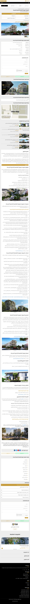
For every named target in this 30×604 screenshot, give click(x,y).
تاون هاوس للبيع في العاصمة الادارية (24, 596)
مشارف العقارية (11, 599)
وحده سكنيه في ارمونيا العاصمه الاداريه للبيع (13, 129)
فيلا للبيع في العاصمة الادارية (25, 589)
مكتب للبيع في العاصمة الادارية (25, 592)
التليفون (7, 76)
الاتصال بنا (24, 425)
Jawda (17, 601)
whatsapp (21, 76)
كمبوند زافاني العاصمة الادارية (24, 545)
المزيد (15, 529)
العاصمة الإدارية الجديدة (15, 124)
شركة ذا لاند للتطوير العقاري (19, 21)
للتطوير (22, 399)
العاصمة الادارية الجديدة (24, 11)
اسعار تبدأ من (24, 548)
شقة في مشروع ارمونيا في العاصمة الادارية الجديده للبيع (12, 123)
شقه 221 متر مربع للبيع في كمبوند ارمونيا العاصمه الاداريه (12, 139)
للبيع (20, 123)
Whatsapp (26, 577)
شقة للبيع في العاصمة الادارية (25, 594)
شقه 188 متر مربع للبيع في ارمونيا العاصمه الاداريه (13, 145)
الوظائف (28, 584)
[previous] (16, 549)
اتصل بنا (28, 585)
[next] (14, 549)
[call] (25, 603)
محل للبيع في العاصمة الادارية (25, 591)
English (2, 2)
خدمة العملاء (27, 582)
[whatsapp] (15, 603)
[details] (2, 548)
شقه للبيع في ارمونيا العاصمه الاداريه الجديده (13, 134)
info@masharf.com (25, 575)
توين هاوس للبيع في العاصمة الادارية (24, 595)
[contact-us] (5, 603)
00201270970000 (3, 1)
